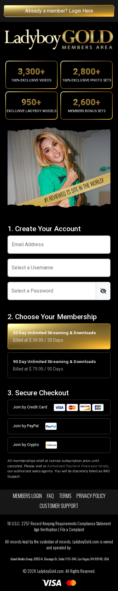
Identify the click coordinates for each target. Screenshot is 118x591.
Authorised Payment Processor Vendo (77, 466)
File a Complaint (72, 529)
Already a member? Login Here (59, 11)
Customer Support (59, 506)
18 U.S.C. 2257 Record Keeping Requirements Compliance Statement (59, 523)
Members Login (27, 496)
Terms (65, 496)
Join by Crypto (26, 444)
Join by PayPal (26, 425)
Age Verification (45, 529)
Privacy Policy (90, 496)
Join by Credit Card (30, 407)
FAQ (50, 496)
